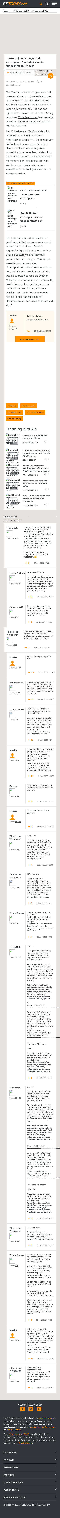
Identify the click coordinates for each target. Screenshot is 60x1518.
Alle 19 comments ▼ (30, 339)
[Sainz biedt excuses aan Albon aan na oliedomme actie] (13, 485)
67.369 (18, 583)
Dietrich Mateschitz (29, 121)
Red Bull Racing (14, 419)
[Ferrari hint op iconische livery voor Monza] (13, 438)
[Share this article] (50, 76)
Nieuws (6, 10)
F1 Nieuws (12, 406)
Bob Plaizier (16, 85)
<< (19, 72)
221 (16, 720)
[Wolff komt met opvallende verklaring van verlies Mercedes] (13, 501)
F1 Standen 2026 (40, 10)
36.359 (15, 538)
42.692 (18, 693)
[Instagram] (39, 1409)
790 (16, 617)
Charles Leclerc (15, 254)
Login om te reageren (13, 520)
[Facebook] (22, 1409)
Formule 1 (18, 100)
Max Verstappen (15, 92)
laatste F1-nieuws (44, 1418)
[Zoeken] (40, 3)
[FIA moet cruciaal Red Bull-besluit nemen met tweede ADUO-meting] (13, 456)
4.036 (14, 645)
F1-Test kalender (25, 1443)
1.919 (17, 796)
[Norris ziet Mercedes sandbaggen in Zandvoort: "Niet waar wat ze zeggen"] (13, 473)
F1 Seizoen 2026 (21, 10)
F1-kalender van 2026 (19, 1434)
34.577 (13, 328)
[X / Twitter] (30, 1409)
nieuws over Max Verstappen (42, 1427)
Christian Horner (28, 117)
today (15, 3)
